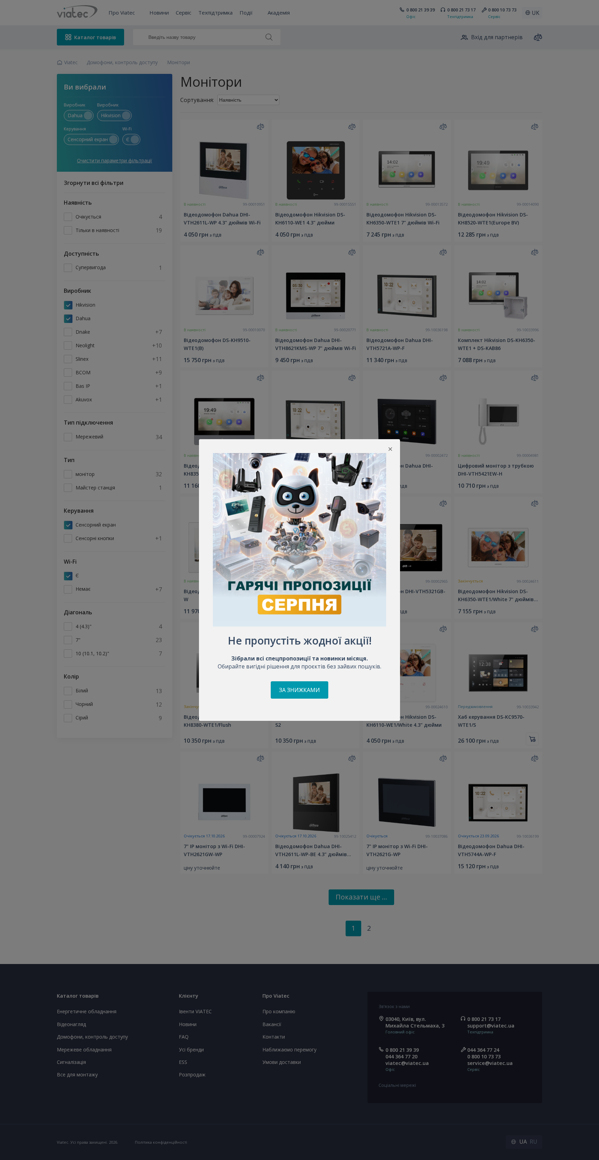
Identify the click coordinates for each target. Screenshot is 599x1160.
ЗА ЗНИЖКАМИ (299, 690)
